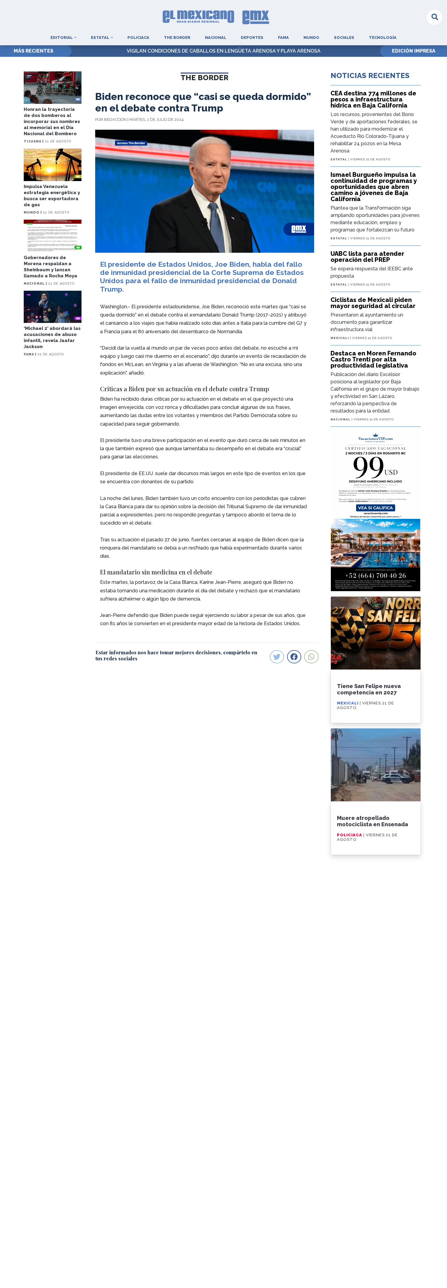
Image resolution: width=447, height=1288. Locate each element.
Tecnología (383, 37)
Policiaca (138, 37)
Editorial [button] (62, 37)
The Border (177, 37)
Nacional (215, 37)
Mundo (311, 37)
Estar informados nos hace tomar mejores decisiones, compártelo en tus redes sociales (176, 655)
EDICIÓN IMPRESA (413, 51)
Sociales (344, 37)
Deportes (252, 37)
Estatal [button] (100, 37)
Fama (283, 37)
